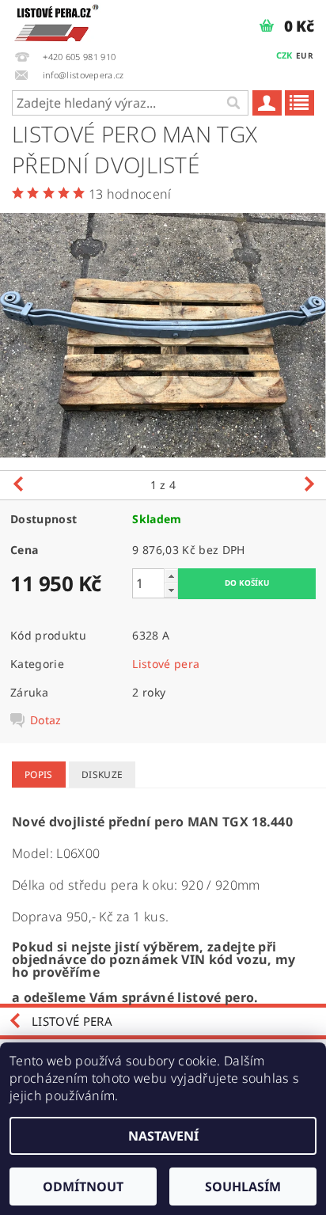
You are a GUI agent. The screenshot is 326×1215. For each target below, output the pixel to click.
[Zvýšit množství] (171, 575)
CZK (284, 55)
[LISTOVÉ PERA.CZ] (56, 20)
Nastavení (163, 1136)
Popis (39, 774)
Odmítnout (83, 1186)
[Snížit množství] (171, 590)
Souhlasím (243, 1186)
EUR (304, 55)
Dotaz (46, 720)
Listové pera (165, 663)
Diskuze (102, 774)
